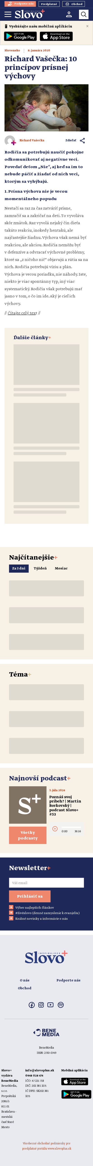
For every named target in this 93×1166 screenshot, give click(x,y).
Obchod (24, 988)
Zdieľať (71, 140)
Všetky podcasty (28, 835)
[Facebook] (32, 1007)
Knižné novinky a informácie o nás (41, 919)
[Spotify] (60, 1007)
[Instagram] (41, 1006)
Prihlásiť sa (30, 896)
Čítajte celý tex (22, 313)
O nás (24, 980)
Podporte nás (68, 980)
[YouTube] (50, 1006)
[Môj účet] (69, 14)
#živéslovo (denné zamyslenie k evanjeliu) (47, 913)
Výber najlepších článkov (34, 907)
